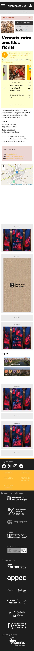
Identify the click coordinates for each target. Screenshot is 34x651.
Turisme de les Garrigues (14, 159)
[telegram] (21, 467)
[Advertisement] (17, 203)
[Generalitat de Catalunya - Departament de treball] (17, 537)
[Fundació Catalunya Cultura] (17, 626)
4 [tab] (18, 105)
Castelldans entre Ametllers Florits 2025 (15, 60)
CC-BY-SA (30, 184)
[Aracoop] (17, 511)
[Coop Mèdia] (17, 602)
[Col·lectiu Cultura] (17, 591)
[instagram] (15, 467)
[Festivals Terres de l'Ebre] (17, 614)
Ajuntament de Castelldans (15, 156)
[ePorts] (17, 641)
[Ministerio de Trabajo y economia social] (17, 551)
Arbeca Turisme (11, 154)
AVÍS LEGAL (8, 478)
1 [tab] (10, 105)
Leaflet (11, 184)
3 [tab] (16, 105)
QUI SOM (8, 473)
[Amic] (17, 567)
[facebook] (4, 467)
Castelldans (20, 30)
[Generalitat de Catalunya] (17, 500)
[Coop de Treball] (17, 523)
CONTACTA (25, 473)
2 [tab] (13, 105)
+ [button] (3, 166)
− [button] (3, 169)
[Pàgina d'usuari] (30, 7)
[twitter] (9, 467)
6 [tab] (24, 105)
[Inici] (17, 5)
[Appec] (17, 579)
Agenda (25, 12)
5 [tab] (21, 105)
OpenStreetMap (18, 184)
